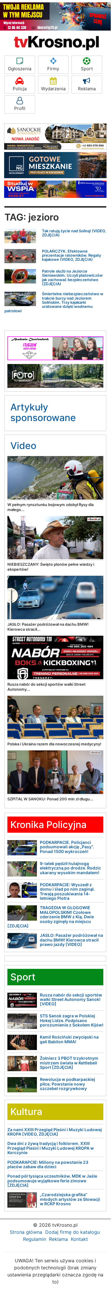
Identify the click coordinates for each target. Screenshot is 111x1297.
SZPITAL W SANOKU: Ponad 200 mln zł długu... (50, 799)
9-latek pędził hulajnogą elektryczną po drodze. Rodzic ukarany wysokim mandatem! (70, 868)
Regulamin (34, 1239)
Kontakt (79, 1239)
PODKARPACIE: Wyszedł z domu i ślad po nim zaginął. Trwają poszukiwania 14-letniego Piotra (67, 891)
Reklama (87, 88)
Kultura (26, 1111)
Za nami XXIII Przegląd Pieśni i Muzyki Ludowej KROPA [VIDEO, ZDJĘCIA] (54, 1131)
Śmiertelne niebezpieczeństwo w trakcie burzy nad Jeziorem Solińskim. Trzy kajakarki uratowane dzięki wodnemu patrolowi (53, 302)
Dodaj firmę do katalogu (72, 1232)
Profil (19, 108)
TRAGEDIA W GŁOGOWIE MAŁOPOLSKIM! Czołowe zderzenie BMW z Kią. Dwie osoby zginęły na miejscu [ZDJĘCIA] (50, 916)
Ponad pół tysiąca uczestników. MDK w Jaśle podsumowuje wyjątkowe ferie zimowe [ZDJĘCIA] (52, 1181)
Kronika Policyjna (48, 824)
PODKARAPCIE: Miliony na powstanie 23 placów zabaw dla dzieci (47, 1164)
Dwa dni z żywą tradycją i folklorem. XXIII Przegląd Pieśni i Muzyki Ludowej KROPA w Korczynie (50, 1148)
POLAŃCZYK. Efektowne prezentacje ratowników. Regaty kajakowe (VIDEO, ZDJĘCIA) (71, 255)
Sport (87, 68)
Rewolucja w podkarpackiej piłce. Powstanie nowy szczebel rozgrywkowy (67, 1084)
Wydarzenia (53, 88)
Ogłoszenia (19, 68)
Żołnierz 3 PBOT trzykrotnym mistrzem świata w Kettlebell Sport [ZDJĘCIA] (69, 1063)
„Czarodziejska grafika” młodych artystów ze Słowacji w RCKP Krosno (70, 1199)
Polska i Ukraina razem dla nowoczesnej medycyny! (54, 744)
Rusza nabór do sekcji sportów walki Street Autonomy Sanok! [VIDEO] (71, 999)
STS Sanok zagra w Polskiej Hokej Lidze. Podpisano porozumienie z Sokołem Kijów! (71, 1020)
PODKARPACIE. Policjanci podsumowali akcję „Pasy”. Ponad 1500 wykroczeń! (67, 847)
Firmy (53, 68)
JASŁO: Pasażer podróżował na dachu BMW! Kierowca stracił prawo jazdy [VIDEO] (71, 940)
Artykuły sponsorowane (43, 412)
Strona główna (26, 1232)
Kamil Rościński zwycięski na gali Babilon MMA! (69, 1039)
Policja (20, 88)
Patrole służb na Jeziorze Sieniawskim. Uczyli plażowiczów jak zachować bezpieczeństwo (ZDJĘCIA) (72, 277)
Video (23, 445)
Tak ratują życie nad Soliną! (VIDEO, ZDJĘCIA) (74, 232)
